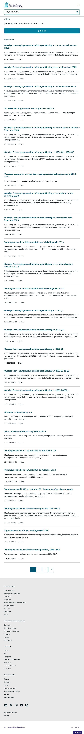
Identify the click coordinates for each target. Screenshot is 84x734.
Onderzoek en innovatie (12, 660)
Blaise (6, 615)
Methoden (7, 612)
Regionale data (9, 606)
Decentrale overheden (11, 631)
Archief (6, 694)
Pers (5, 653)
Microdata (7, 599)
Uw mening (77, 732)
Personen (7, 634)
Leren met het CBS (10, 666)
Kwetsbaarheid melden (12, 691)
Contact (6, 650)
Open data (7, 596)
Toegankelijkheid (10, 688)
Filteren (43, 31)
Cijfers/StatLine (9, 590)
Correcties (7, 669)
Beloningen (8, 640)
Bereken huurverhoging (12, 593)
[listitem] (5, 705)
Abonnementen (9, 697)
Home (8, 19)
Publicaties (7, 609)
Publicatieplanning (10, 712)
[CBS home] (13, 4)
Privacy (6, 637)
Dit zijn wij (7, 656)
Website (7, 679)
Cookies (6, 685)
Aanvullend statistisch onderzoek (15, 602)
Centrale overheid (10, 628)
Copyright (7, 682)
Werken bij (7, 663)
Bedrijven (7, 625)
